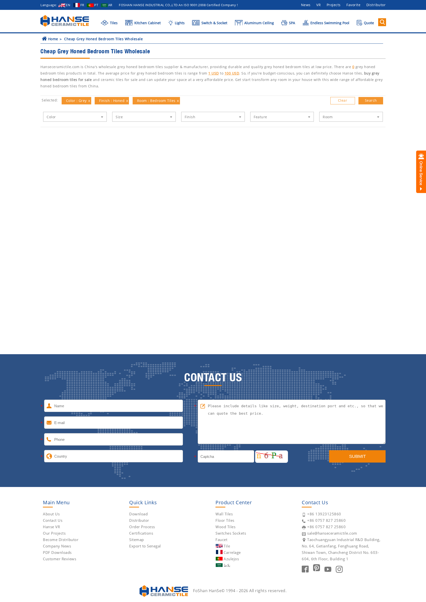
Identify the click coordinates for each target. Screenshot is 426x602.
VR (318, 4)
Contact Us (52, 520)
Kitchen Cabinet (147, 22)
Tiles (113, 22)
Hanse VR (51, 526)
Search (371, 100)
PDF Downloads (57, 552)
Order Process (142, 526)
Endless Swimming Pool (329, 22)
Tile (227, 546)
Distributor (376, 4)
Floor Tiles (224, 520)
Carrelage (232, 552)
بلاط (227, 565)
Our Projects (54, 533)
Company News (57, 546)
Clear (342, 100)
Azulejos (231, 558)
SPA (291, 22)
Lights (179, 22)
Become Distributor (60, 539)
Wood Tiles (225, 526)
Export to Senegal (145, 546)
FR (82, 5)
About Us (51, 513)
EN (68, 5)
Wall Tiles (224, 513)
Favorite (353, 4)
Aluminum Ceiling (258, 22)
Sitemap (136, 539)
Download (138, 513)
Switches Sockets (230, 533)
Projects (334, 4)
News (306, 4)
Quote (368, 22)
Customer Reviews (59, 558)
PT (96, 5)
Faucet (221, 539)
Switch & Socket (213, 22)
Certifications (141, 533)
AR (110, 5)
